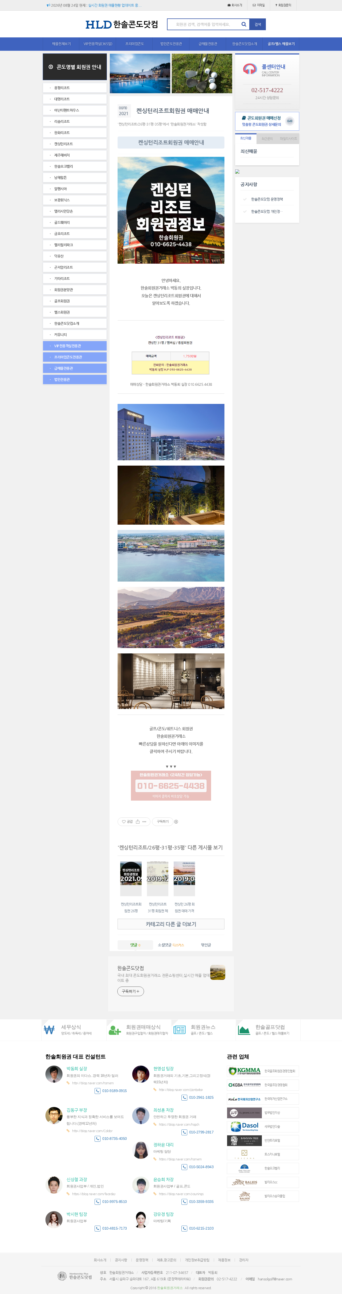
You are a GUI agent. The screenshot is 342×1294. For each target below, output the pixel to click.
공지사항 (121, 1260)
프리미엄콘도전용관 (67, 357)
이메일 (261, 5)
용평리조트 (61, 88)
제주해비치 (61, 155)
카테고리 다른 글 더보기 (171, 924)
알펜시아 (60, 189)
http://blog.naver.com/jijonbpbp (181, 1090)
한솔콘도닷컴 (130, 968)
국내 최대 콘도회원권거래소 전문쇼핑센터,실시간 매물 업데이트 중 (163, 978)
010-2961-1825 (201, 1098)
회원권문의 (284, 5)
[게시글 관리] (144, 822)
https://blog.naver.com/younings (181, 1194)
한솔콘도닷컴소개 (244, 44)
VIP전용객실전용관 (67, 346)
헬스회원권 (61, 312)
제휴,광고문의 (166, 1260)
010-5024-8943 (201, 1167)
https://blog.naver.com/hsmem (180, 1159)
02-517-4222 (267, 90)
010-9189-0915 (114, 1091)
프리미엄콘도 (134, 44)
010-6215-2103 (201, 1228)
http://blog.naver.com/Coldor (92, 1131)
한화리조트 (61, 133)
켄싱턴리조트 (63, 144)
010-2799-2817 (201, 1132)
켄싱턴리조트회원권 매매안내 (172, 110)
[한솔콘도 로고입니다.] (74, 1276)
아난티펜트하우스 (66, 110)
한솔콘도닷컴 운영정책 (267, 199)
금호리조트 (61, 234)
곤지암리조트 (63, 267)
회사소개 (237, 5)
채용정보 (224, 1260)
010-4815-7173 (114, 1228)
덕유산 (58, 256)
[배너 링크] (140, 73)
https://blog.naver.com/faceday (93, 1194)
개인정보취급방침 (197, 1260)
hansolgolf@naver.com (275, 1279)
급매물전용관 (208, 44)
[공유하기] (137, 822)
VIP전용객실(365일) (98, 44)
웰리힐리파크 (63, 245)
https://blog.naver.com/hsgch (179, 1124)
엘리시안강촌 (63, 211)
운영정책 (142, 1260)
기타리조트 (61, 278)
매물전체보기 (61, 44)
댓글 (135, 945)
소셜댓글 (171, 945)
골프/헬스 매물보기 (281, 44)
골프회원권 (61, 301)
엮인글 (206, 945)
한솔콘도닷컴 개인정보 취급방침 (268, 211)
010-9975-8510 (114, 1202)
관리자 (243, 1260)
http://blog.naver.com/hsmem (93, 1083)
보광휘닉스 (61, 200)
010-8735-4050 (114, 1139)
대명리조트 (61, 99)
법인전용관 (61, 379)
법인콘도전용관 (171, 44)
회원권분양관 (63, 290)
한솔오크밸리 (63, 166)
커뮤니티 (60, 335)
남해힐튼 (60, 178)
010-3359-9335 (201, 1202)
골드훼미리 (61, 222)
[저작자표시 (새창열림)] (175, 822)
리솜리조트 (61, 121)
